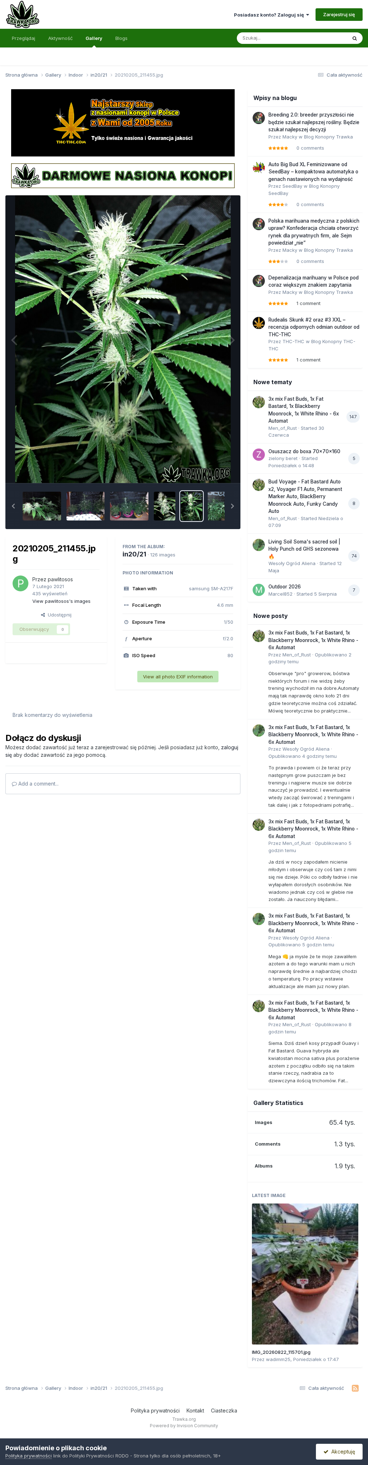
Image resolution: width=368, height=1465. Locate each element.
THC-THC (293, 341)
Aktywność (60, 38)
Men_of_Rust (282, 428)
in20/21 (134, 554)
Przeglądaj (23, 38)
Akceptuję (341, 1451)
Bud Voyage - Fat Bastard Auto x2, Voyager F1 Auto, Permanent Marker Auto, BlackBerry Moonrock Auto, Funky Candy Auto (305, 496)
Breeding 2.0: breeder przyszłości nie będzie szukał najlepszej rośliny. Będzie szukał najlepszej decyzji (313, 122)
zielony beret (283, 458)
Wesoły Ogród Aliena (292, 563)
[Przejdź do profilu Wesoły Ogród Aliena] (259, 545)
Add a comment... (38, 784)
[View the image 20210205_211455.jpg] (191, 506)
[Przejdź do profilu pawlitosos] (20, 583)
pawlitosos (60, 579)
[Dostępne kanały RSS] (355, 1388)
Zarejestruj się (339, 14)
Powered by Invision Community (184, 1425)
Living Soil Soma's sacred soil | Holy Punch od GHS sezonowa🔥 (304, 549)
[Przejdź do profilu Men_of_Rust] (259, 402)
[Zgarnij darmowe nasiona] (122, 175)
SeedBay (292, 186)
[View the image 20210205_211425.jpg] (218, 506)
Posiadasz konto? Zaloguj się (270, 15)
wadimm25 (278, 1359)
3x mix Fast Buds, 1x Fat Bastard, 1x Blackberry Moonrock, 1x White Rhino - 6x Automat (313, 640)
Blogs (121, 38)
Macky (289, 137)
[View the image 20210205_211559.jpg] (164, 506)
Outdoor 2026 (284, 587)
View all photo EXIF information (178, 676)
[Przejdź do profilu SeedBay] (259, 167)
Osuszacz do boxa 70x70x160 (304, 451)
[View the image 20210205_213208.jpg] (129, 506)
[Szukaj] (355, 38)
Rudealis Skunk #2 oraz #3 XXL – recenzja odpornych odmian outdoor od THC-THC (313, 327)
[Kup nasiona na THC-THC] (122, 122)
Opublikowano (302, 756)
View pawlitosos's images (61, 601)
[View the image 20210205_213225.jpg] (85, 506)
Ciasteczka (224, 1410)
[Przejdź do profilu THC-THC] (259, 323)
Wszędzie (326, 38)
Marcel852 (280, 594)
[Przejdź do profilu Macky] (259, 118)
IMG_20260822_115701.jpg (281, 1352)
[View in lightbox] (123, 339)
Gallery (94, 38)
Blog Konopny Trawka (328, 137)
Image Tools (210, 470)
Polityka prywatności (155, 1410)
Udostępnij (58, 615)
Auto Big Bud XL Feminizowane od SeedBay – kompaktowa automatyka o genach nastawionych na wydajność (313, 171)
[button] (13, 506)
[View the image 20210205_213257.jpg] (42, 506)
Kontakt (195, 1410)
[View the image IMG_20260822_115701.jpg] (305, 1274)
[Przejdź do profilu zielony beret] (259, 455)
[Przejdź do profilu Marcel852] (259, 590)
